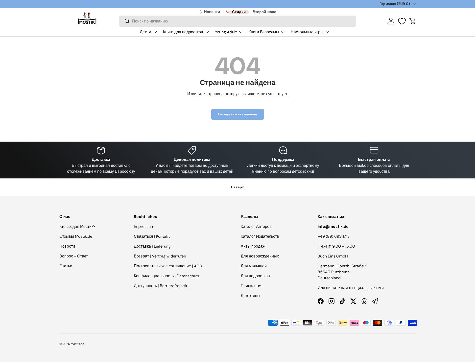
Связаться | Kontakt (152, 236)
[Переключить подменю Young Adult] (241, 32)
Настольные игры (307, 32)
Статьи (65, 266)
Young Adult (226, 32)
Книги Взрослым (264, 32)
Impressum (144, 226)
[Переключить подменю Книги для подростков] (207, 32)
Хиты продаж (253, 246)
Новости (67, 246)
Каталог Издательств (260, 236)
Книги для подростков (183, 32)
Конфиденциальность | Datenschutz (166, 275)
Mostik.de (77, 344)
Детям (145, 32)
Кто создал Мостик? (77, 226)
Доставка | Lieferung (152, 246)
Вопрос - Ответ (73, 256)
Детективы (250, 295)
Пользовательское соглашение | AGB (168, 266)
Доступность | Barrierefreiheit (160, 285)
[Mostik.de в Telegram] (375, 301)
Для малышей (254, 266)
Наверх (237, 187)
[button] (412, 21)
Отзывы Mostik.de (75, 236)
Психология (251, 285)
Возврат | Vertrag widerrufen (160, 256)
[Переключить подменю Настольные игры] (327, 32)
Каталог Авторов (256, 226)
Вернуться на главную (237, 114)
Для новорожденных (260, 256)
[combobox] (237, 21)
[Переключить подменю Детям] (155, 32)
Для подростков (255, 275)
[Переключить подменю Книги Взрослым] (283, 32)
